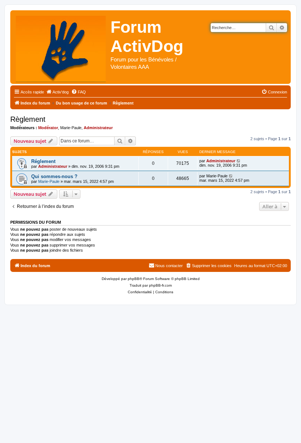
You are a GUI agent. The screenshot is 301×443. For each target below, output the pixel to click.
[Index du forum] (61, 47)
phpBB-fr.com (160, 285)
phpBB (133, 279)
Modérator (48, 127)
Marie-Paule (70, 127)
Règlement (28, 119)
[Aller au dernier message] (238, 161)
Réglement (43, 161)
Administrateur (98, 127)
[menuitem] (57, 92)
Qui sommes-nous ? (54, 176)
